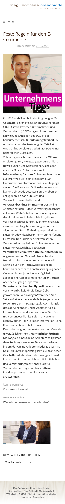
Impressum (26, 497)
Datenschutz (38, 497)
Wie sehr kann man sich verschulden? (26, 402)
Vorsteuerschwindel (15, 389)
